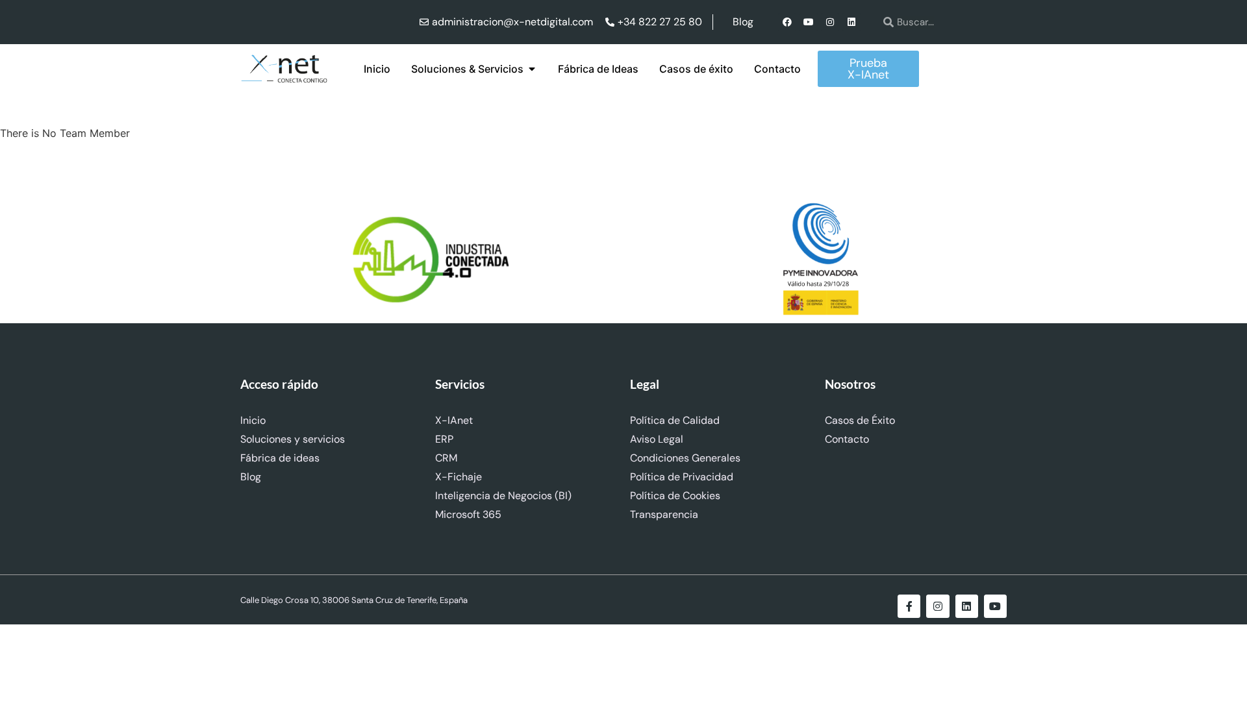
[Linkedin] (851, 22)
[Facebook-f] (909, 606)
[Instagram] (830, 22)
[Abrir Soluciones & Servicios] (532, 69)
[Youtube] (809, 22)
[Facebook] (787, 22)
